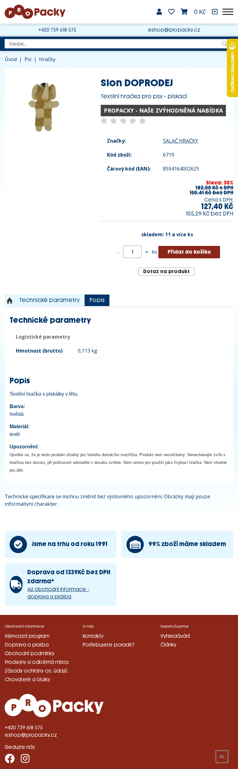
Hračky (47, 59)
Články (168, 645)
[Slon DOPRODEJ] (43, 106)
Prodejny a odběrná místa (36, 662)
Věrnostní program (27, 636)
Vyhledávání (175, 636)
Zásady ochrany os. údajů (36, 671)
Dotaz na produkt (166, 271)
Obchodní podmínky (30, 653)
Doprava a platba (27, 645)
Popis (97, 300)
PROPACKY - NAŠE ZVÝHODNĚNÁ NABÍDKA (163, 110)
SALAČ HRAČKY (180, 140)
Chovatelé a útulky (27, 679)
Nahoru (9, 300)
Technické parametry (49, 300)
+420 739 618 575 (57, 30)
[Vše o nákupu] (215, 11)
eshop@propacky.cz (174, 30)
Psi (27, 59)
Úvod (11, 59)
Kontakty (93, 636)
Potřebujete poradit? (108, 645)
